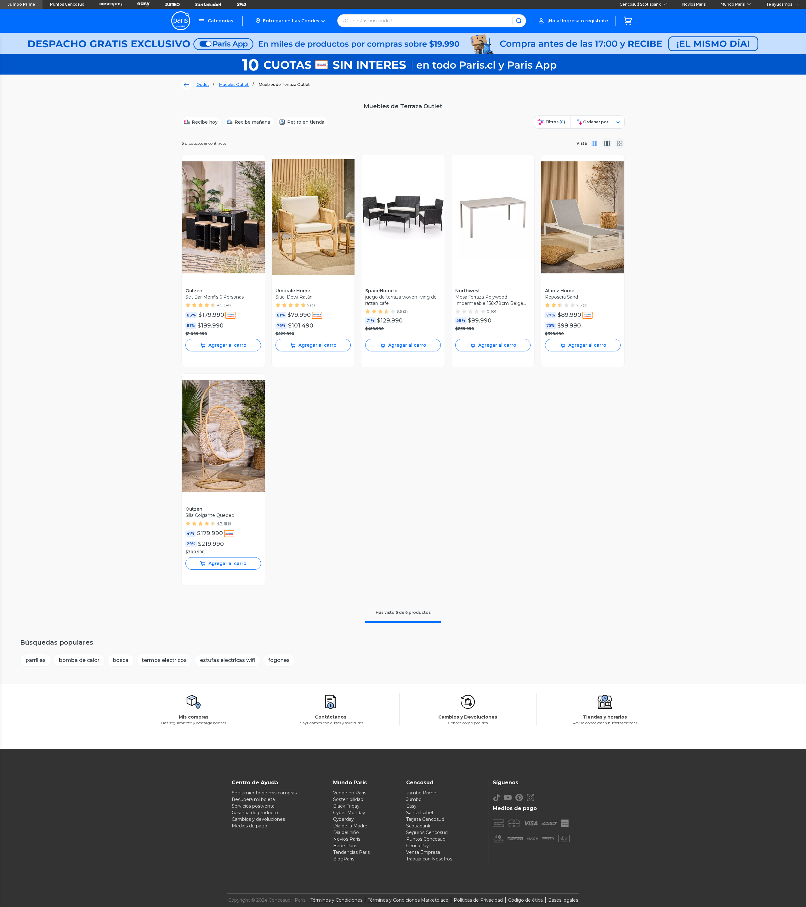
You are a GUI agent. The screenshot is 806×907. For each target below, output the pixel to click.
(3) (312, 305)
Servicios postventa (253, 806)
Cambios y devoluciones (258, 819)
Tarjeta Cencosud (425, 819)
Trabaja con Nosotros (429, 859)
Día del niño (346, 832)
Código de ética (525, 900)
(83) (227, 523)
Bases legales (563, 900)
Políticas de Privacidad (478, 900)
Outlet (202, 84)
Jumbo (414, 799)
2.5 (579, 305)
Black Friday (346, 806)
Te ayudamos (779, 4)
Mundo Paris (733, 4)
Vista (581, 143)
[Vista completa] (594, 143)
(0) (493, 311)
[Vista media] (607, 143)
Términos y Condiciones (336, 900)
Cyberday (343, 819)
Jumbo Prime (21, 4)
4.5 (219, 305)
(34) (227, 305)
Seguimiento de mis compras (264, 793)
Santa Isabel (419, 812)
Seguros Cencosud (427, 832)
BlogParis (343, 859)
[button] (290, 21)
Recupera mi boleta (253, 799)
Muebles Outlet (234, 84)
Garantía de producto (255, 812)
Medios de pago (249, 826)
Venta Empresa (423, 852)
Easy (411, 806)
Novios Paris (694, 4)
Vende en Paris (349, 793)
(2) (405, 311)
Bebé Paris (345, 845)
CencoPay (417, 845)
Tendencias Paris (351, 852)
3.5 (399, 311)
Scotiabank (418, 826)
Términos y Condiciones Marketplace (408, 900)
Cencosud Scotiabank (640, 4)
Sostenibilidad (348, 799)
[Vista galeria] (620, 143)
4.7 (220, 523)
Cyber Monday (349, 812)
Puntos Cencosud (67, 4)
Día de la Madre (350, 826)
